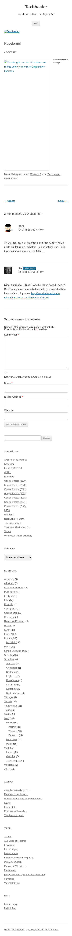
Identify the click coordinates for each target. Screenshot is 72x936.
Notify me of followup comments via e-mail (27, 376)
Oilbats (9, 200)
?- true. (7, 836)
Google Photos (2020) (15, 485)
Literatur (8, 638)
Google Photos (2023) (15, 497)
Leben (7, 634)
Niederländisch (13, 693)
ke (20, 268)
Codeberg (9, 464)
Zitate (7, 769)
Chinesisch (11, 667)
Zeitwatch (13, 735)
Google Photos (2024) (15, 502)
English (8, 596)
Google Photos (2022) (15, 493)
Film (6, 600)
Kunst (7, 629)
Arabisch (10, 663)
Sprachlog (9, 878)
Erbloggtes (9, 845)
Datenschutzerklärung (14, 929)
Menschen (11, 739)
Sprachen (9, 659)
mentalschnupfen (12, 862)
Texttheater (36, 6)
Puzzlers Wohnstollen (15, 811)
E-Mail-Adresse (13, 396)
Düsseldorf (9, 591)
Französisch (12, 680)
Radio (63, 200)
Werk (6, 748)
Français (8, 604)
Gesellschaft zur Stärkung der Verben (23, 798)
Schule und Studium (14, 651)
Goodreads (9, 476)
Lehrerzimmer (11, 853)
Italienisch (11, 684)
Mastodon (9, 514)
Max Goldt (11, 642)
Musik (7, 646)
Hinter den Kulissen (14, 621)
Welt (6, 718)
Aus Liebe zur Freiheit (15, 840)
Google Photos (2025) (15, 506)
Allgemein (9, 583)
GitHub (7, 472)
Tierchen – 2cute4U (14, 815)
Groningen (9, 617)
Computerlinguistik (13, 587)
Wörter (7, 714)
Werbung (12, 731)
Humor (7, 625)
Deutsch (10, 672)
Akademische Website (15, 459)
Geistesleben (10, 613)
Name (8, 383)
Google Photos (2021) (15, 489)
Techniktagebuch (12, 523)
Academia (9, 579)
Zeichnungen (53, 174)
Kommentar (11, 334)
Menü (36, 23)
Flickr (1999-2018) (13, 468)
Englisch (10, 676)
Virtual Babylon (12, 883)
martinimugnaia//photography (18, 857)
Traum (7, 710)
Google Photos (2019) (15, 481)
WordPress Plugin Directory (18, 535)
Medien (10, 722)
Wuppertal (9, 765)
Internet (12, 727)
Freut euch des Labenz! (16, 794)
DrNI (21, 226)
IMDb (7, 510)
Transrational (10, 705)
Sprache (8, 655)
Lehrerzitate (10, 807)
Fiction (9, 752)
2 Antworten (10, 51)
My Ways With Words (15, 866)
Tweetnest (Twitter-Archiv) (17, 527)
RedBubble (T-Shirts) (14, 518)
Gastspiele (9, 608)
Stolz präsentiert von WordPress (43, 929)
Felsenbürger (10, 849)
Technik (8, 701)
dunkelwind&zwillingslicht (17, 790)
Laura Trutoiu (10, 904)
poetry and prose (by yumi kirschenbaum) (25, 874)
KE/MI (7, 802)
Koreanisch (12, 689)
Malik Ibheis (10, 908)
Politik (9, 743)
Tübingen (8, 697)
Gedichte (10, 756)
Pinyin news (10, 870)
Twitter (7, 531)
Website (8, 410)
